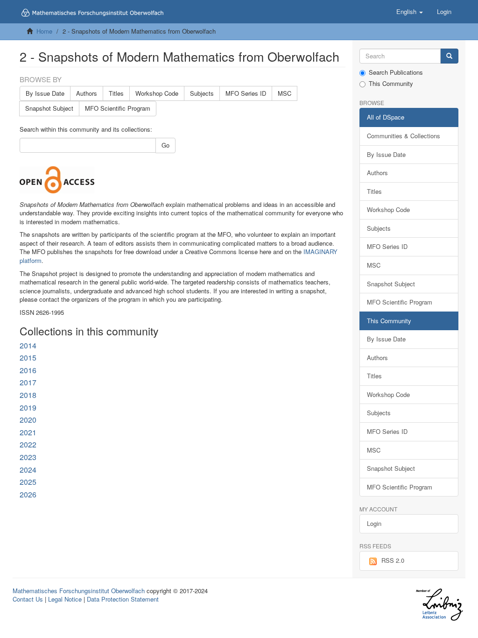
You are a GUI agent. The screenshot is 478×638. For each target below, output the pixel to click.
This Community (391, 83)
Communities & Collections (403, 135)
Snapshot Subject (49, 108)
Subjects (202, 93)
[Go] (449, 56)
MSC (284, 93)
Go (165, 145)
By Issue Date (45, 93)
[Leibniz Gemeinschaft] (439, 604)
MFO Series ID (245, 93)
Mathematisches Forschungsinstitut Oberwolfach (79, 590)
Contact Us (28, 599)
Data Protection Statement (123, 599)
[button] (409, 11)
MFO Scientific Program (117, 108)
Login (374, 523)
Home (44, 31)
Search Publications (396, 72)
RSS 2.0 (392, 560)
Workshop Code (156, 93)
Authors (86, 93)
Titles (116, 93)
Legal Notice (65, 599)
